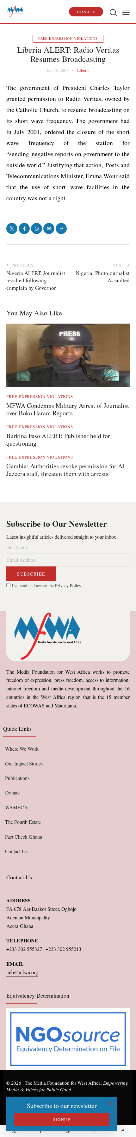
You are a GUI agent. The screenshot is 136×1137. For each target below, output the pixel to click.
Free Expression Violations (68, 38)
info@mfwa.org (22, 972)
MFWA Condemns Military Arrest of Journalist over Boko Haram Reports (67, 409)
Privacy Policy (68, 586)
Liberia (83, 70)
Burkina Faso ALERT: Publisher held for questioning (58, 439)
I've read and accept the (45, 586)
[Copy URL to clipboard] (122, 1131)
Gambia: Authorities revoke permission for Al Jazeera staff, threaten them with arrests (65, 470)
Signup (61, 1119)
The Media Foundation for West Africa (63, 1083)
